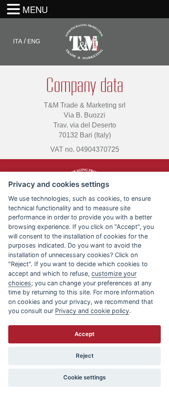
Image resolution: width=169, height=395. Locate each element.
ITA (17, 41)
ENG (33, 41)
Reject (85, 355)
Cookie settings (84, 377)
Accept (84, 333)
